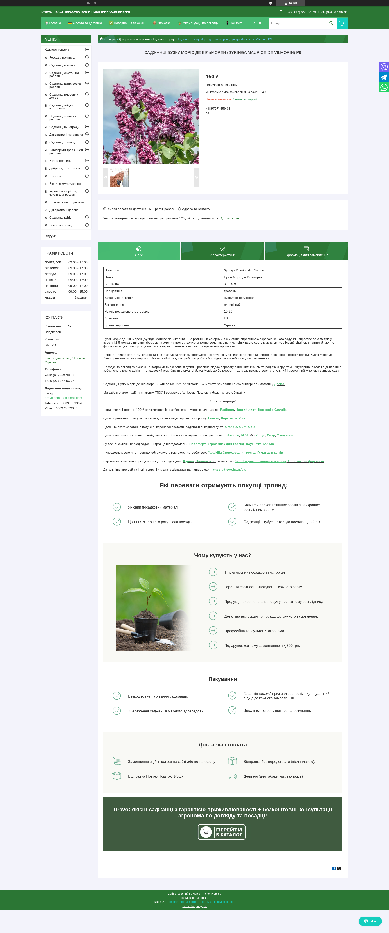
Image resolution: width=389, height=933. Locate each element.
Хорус (260, 435)
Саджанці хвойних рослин (62, 117)
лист (252, 409)
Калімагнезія (206, 461)
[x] (339, 869)
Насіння (55, 176)
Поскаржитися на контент (182, 901)
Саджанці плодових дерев (63, 96)
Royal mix (253, 444)
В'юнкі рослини (60, 160)
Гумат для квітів (269, 452)
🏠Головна (53, 23)
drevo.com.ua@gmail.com (63, 397)
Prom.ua (216, 893)
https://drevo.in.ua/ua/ (229, 469)
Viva (242, 418)
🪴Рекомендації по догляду (198, 23)
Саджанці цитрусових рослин (65, 85)
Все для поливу (60, 225)
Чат (373, 921)
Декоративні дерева (64, 210)
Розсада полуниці (62, 57)
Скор (271, 435)
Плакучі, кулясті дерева (66, 202)
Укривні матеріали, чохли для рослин (63, 192)
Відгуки (50, 236)
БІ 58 (244, 435)
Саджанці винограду (64, 127)
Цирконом (229, 418)
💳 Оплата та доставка (85, 23)
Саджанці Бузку (163, 39)
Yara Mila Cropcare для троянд (232, 452)
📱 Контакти (234, 23)
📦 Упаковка (162, 23)
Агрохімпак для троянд (225, 444)
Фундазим (285, 435)
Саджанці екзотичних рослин (64, 74)
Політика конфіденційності (218, 901)
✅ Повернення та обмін (127, 23)
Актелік (232, 435)
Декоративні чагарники (134, 39)
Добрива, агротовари (64, 168)
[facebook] (334, 869)
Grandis (231, 427)
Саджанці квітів (60, 217)
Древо (279, 384)
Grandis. (280, 409)
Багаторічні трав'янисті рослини (66, 151)
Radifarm (227, 409)
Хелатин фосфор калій (306, 461)
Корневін (265, 409)
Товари (110, 39)
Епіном (213, 418)
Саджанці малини (62, 65)
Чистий (242, 409)
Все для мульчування (65, 183)
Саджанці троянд (62, 142)
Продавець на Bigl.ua (194, 897)
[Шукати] (331, 23)
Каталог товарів (57, 49)
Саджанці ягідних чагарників (62, 106)
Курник (188, 461)
